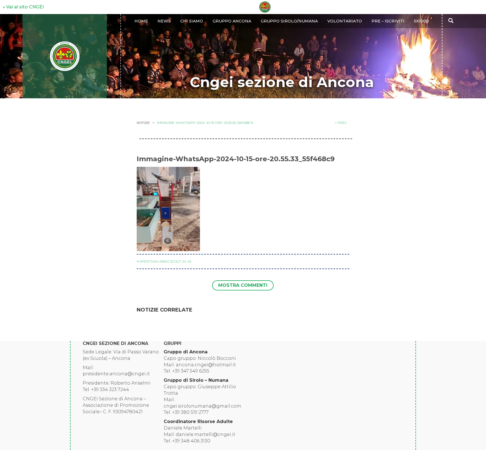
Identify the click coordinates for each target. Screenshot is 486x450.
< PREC (341, 123)
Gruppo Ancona (232, 21)
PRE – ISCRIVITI (388, 21)
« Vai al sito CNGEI (23, 7)
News (164, 21)
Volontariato (344, 21)
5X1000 (421, 21)
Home (141, 21)
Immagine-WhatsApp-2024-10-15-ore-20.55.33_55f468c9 (205, 123)
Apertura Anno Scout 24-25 (165, 261)
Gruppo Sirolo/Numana (289, 21)
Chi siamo (191, 21)
